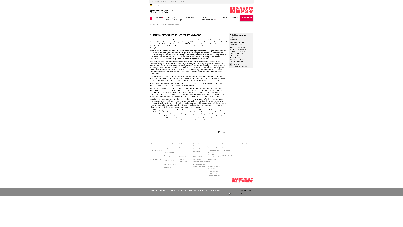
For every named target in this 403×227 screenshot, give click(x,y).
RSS (190, 190)
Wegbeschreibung (227, 153)
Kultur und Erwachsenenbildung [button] (207, 19)
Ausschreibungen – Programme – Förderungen (155, 155)
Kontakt (224, 148)
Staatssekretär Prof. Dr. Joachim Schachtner (213, 152)
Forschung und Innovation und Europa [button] (174, 19)
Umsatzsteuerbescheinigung (201, 161)
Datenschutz (174, 190)
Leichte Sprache (246, 18)
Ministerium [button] (223, 18)
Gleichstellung (183, 161)
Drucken (224, 132)
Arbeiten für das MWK (214, 157)
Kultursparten (197, 151)
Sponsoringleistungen (214, 175)
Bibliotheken (167, 167)
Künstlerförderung (198, 156)
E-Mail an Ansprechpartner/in (240, 65)
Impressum (225, 158)
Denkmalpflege (197, 154)
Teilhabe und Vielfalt (199, 166)
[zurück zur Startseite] (163, 10)
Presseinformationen (172, 24)
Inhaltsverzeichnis (200, 190)
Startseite (152, 24)
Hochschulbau (183, 156)
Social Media (226, 150)
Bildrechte (153, 190)
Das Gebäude (212, 159)
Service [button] (234, 18)
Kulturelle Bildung (198, 149)
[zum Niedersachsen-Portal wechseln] (241, 12)
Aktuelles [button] (158, 18)
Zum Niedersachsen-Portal (160, 1)
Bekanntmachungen (155, 159)
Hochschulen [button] (190, 18)
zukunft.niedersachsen (156, 150)
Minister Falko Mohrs (214, 148)
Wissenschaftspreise (170, 164)
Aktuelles (161, 24)
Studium (181, 159)
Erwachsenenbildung (199, 164)
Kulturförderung (198, 159)
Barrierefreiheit (215, 190)
